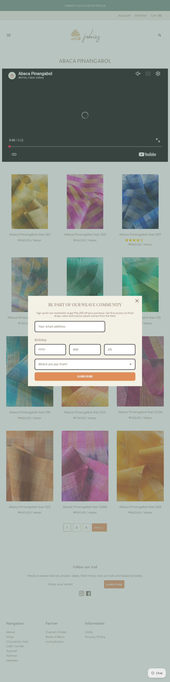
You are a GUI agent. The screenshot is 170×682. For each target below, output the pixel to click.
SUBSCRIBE (85, 376)
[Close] (137, 301)
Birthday (40, 340)
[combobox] (85, 364)
